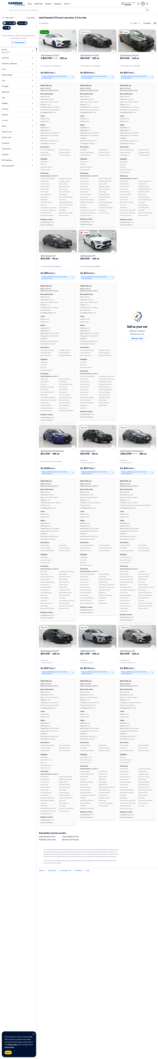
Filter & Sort (10, 18)
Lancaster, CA (65, 870)
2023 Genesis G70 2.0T (89, 55)
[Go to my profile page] (145, 3)
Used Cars (52, 870)
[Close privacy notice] (33, 1034)
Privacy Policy (13, 1044)
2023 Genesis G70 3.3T (50, 55)
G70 (87, 870)
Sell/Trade (38, 3)
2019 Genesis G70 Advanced (52, 451)
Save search (20, 42)
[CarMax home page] (16, 3)
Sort (135, 23)
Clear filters (31, 18)
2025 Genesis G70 (127, 651)
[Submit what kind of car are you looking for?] (147, 10)
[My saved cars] (138, 3)
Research (58, 3)
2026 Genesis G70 (48, 256)
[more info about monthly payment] (55, 73)
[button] (9, 23)
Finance (48, 3)
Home (41, 870)
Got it (8, 1052)
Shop (30, 3)
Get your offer (137, 338)
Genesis (78, 870)
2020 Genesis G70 (87, 651)
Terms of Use (9, 1047)
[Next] (74, 40)
